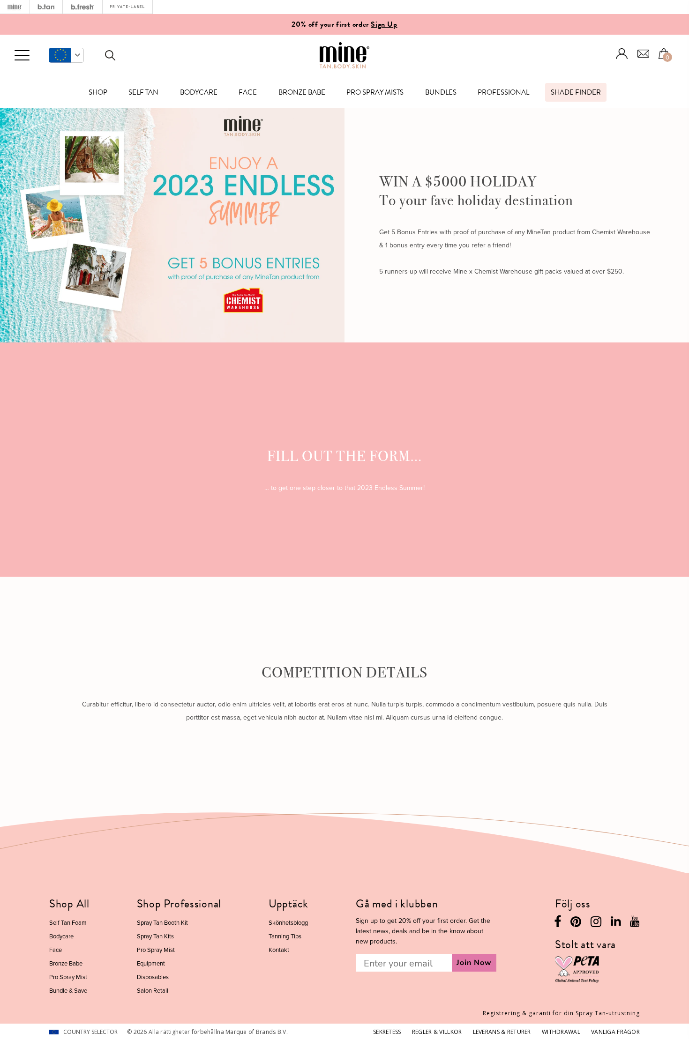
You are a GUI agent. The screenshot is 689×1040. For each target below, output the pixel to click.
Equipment (151, 963)
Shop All (69, 903)
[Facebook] (557, 924)
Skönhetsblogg (288, 922)
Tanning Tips (285, 936)
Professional (503, 92)
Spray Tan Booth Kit (162, 922)
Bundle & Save (68, 990)
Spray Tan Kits (155, 936)
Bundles (441, 92)
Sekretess (387, 1032)
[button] (66, 55)
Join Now (474, 963)
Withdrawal (561, 1032)
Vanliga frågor (615, 1032)
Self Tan (143, 92)
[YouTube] (635, 923)
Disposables (153, 977)
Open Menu (22, 55)
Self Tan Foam (68, 922)
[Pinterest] (575, 924)
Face (248, 92)
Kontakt (279, 949)
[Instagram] (596, 924)
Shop (98, 92)
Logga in (622, 53)
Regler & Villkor (437, 1032)
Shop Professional (179, 903)
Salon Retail (152, 990)
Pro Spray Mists (375, 92)
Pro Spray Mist (68, 977)
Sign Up (384, 24)
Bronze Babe (301, 92)
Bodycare (198, 92)
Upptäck (288, 903)
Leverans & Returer (502, 1032)
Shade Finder (576, 92)
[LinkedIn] (616, 923)
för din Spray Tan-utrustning (561, 1013)
